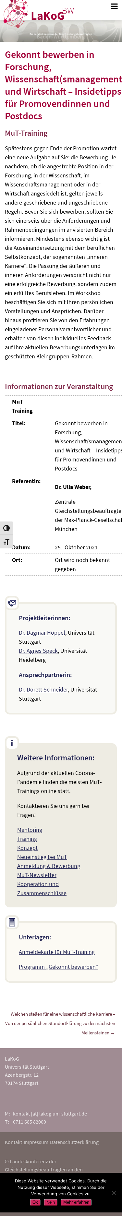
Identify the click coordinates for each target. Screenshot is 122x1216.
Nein (50, 1202)
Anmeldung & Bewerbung (48, 866)
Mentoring (29, 829)
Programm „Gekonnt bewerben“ (58, 966)
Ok (35, 1202)
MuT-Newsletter (36, 875)
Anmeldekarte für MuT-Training (57, 952)
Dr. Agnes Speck (38, 650)
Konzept (27, 847)
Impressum (36, 1142)
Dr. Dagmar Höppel (42, 632)
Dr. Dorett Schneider (43, 689)
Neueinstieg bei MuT (42, 857)
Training (27, 838)
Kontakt (13, 1142)
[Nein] (113, 1193)
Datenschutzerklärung (74, 1142)
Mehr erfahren (76, 1202)
